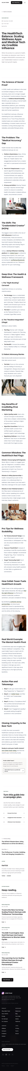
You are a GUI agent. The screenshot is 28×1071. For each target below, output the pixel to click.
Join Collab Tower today (9, 750)
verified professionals (18, 260)
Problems (4, 1033)
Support (12, 1065)
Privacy (17, 1028)
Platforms (17, 1021)
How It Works (5, 1013)
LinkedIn (9, 875)
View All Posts (6, 979)
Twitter (3, 875)
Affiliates (4, 1028)
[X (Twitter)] (3, 1054)
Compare (4, 1031)
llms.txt (17, 1033)
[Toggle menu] (24, 2)
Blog (16, 1013)
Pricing (3, 1016)
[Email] (12, 1054)
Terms (16, 1031)
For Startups (5, 1019)
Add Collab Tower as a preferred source (12, 770)
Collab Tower (5, 2)
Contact (3, 1036)
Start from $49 (6, 1049)
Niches (17, 1019)
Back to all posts (7, 11)
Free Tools (17, 1016)
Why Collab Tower (6, 1011)
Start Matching (15, 2)
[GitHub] (9, 1054)
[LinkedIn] (6, 1054)
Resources (17, 1011)
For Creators (5, 1021)
